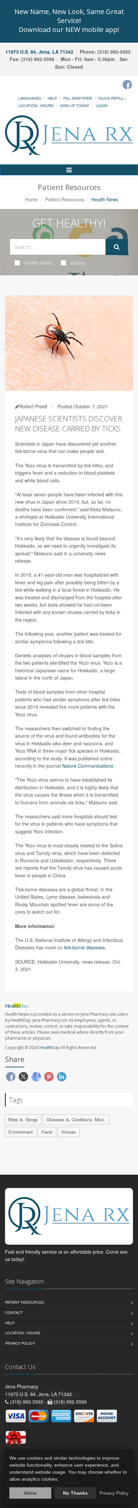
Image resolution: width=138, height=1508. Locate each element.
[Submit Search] (117, 247)
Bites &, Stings (23, 1119)
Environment (20, 1132)
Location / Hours (36, 105)
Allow (30, 1493)
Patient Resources (64, 199)
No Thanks (75, 1493)
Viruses (68, 1132)
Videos (78, 262)
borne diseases (88, 947)
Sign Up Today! (74, 105)
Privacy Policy (20, 1343)
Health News (38, 262)
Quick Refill (111, 98)
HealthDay (49, 1047)
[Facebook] (127, 84)
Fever (47, 1132)
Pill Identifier (77, 98)
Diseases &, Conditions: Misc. (76, 1119)
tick (67, 947)
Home (31, 199)
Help (52, 98)
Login (102, 105)
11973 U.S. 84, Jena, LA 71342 (39, 51)
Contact (14, 1312)
